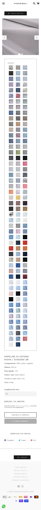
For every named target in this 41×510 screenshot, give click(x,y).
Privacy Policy (20, 470)
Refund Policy (20, 474)
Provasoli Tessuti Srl (20, 492)
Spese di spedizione (23, 406)
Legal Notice (20, 467)
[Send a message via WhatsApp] (3, 506)
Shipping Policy (20, 477)
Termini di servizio (20, 480)
